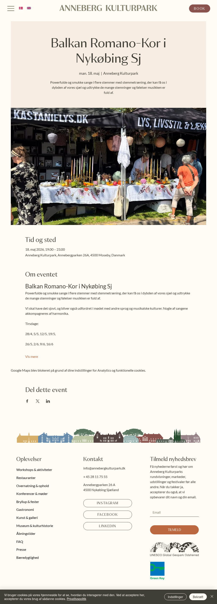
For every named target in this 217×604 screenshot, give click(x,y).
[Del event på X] (38, 401)
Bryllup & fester (27, 502)
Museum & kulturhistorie (34, 526)
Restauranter (26, 478)
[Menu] (11, 8)
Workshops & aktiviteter (34, 470)
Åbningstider (25, 533)
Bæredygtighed (27, 557)
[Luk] (211, 597)
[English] (28, 8)
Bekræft (198, 597)
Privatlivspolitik (76, 599)
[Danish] (20, 8)
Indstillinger (175, 597)
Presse (21, 549)
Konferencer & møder (32, 494)
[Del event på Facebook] (27, 401)
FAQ (19, 541)
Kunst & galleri (27, 518)
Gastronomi (25, 509)
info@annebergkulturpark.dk (104, 468)
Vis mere (31, 356)
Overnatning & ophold (32, 486)
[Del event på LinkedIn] (48, 401)
